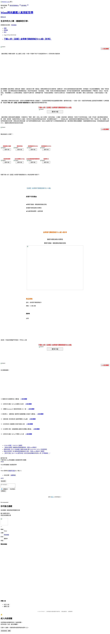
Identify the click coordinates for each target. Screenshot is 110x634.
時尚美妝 (13, 25)
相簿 (5, 28)
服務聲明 (70, 611)
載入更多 (3, 481)
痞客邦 (10, 470)
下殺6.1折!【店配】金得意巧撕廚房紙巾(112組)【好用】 (28, 39)
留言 (13, 470)
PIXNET (43, 611)
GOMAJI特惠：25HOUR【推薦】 (13, 445)
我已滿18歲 (4, 630)
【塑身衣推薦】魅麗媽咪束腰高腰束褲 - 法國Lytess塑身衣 (20, 447)
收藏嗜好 (13, 475)
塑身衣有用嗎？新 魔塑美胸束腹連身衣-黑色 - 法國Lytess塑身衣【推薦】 (24, 451)
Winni (2, 461)
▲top (2, 478)
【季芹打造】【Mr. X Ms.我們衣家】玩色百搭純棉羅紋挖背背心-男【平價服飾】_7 (27, 453)
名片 (5, 32)
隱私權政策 (64, 611)
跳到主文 (3, 17)
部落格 (6, 30)
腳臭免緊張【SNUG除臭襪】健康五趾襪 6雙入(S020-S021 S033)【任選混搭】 (26, 449)
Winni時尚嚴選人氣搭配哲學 (17, 12)
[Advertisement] (41, 69)
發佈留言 (3, 491)
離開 (9, 630)
